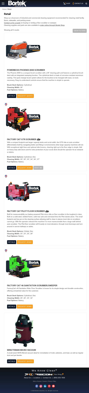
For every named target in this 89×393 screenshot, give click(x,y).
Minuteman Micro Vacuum (21, 350)
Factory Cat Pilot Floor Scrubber (26, 211)
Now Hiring (58, 374)
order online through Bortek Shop (52, 25)
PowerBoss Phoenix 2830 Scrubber (26, 70)
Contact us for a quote (12, 23)
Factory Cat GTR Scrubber (21, 139)
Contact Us (47, 378)
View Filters (80, 31)
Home (4, 9)
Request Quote (25, 96)
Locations (36, 378)
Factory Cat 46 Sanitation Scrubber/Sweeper (32, 285)
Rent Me (38, 168)
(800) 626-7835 (59, 378)
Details (11, 96)
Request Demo (25, 168)
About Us (27, 378)
